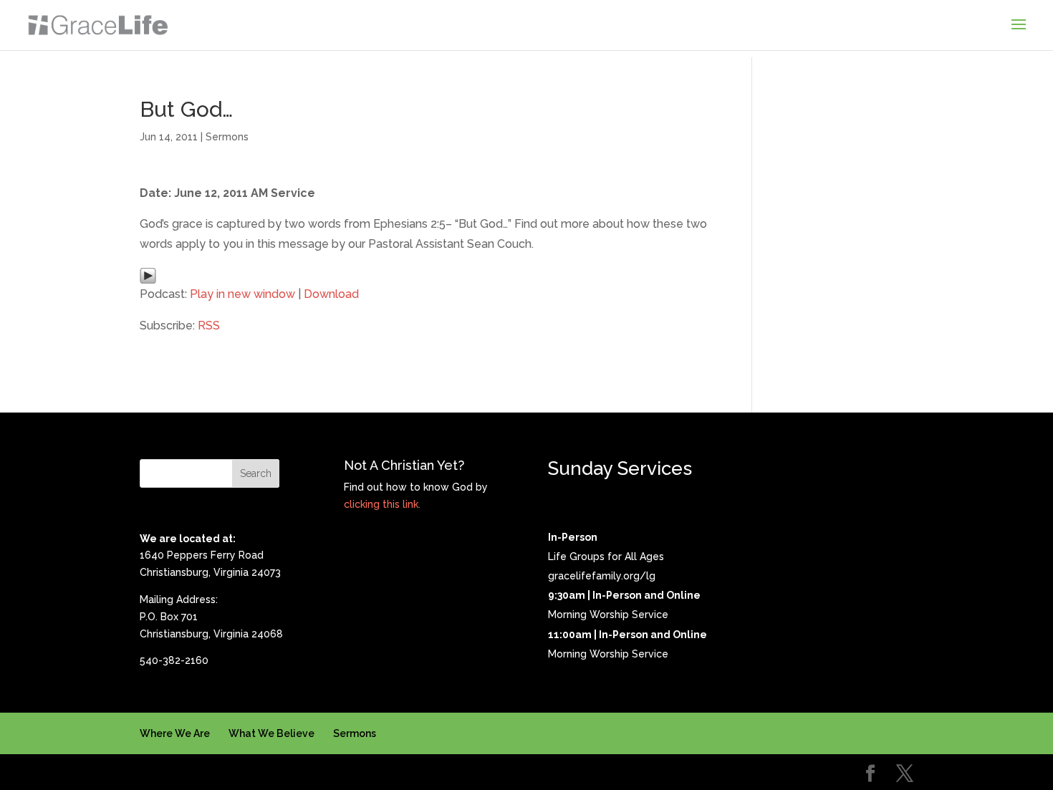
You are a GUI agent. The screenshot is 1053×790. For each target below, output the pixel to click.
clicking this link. (382, 504)
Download (331, 294)
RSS (209, 325)
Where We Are (175, 733)
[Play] (148, 274)
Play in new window (242, 294)
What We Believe (271, 733)
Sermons (227, 137)
